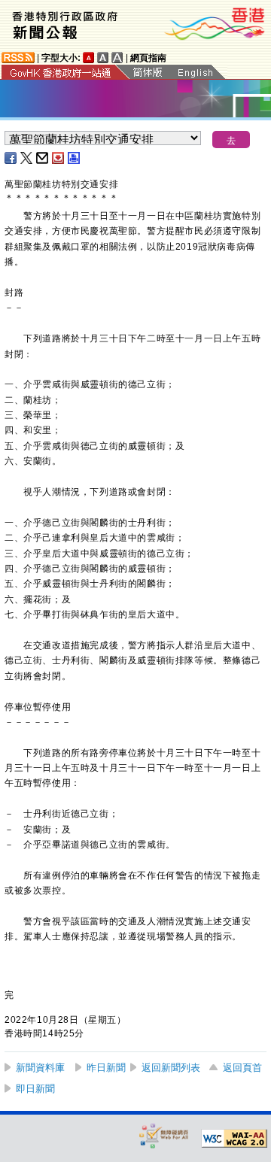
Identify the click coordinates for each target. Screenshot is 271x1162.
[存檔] (58, 158)
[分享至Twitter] (27, 158)
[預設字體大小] (89, 57)
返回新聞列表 (171, 1067)
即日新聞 (35, 1088)
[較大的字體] (103, 57)
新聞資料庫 (40, 1067)
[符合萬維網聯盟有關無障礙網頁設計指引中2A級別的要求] (234, 1138)
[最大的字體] (117, 57)
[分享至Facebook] (11, 158)
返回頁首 (242, 1067)
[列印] (74, 158)
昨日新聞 (106, 1067)
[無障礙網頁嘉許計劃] (164, 1135)
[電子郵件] (43, 158)
